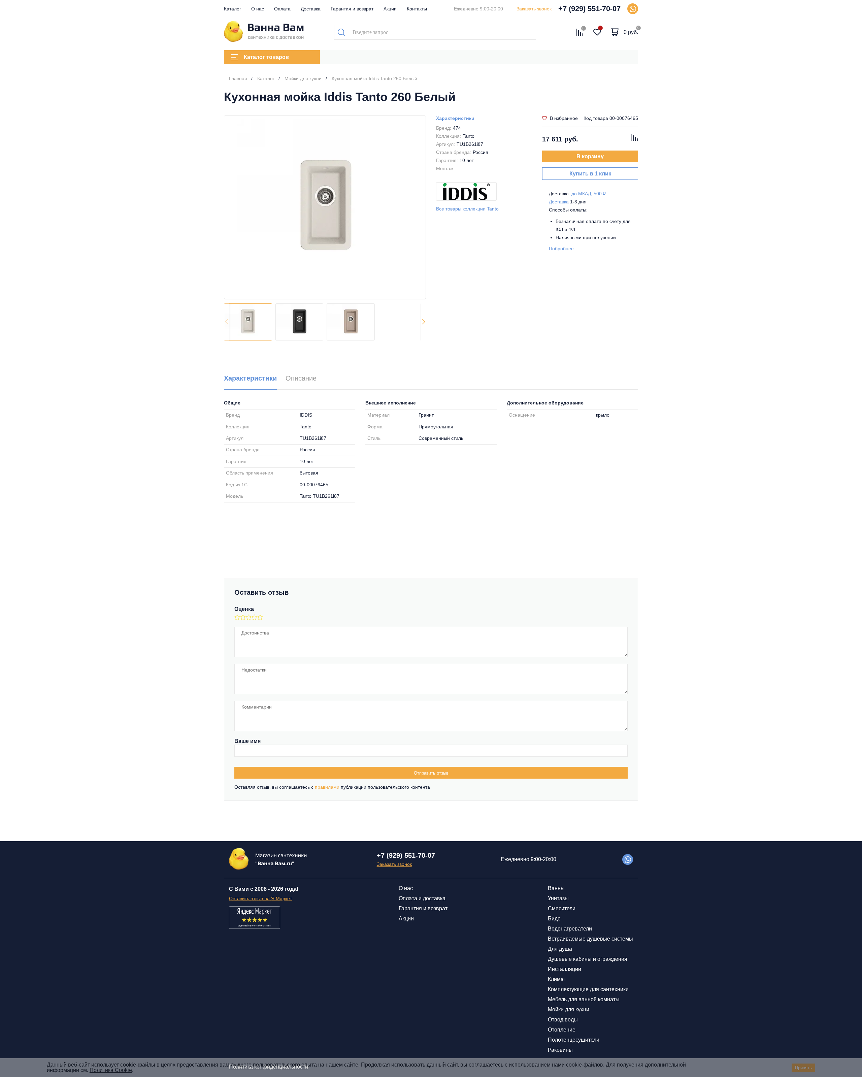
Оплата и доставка (422, 898)
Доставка (311, 8)
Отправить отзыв (431, 773)
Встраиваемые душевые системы (590, 939)
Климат (557, 979)
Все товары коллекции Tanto (467, 208)
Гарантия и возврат (352, 8)
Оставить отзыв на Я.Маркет (260, 898)
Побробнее (561, 248)
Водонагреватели (570, 929)
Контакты (417, 8)
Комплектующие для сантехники (588, 989)
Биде (554, 918)
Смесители (561, 908)
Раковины (560, 1050)
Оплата (282, 8)
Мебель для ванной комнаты (584, 999)
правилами (327, 787)
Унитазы (558, 898)
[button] (423, 321)
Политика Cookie (111, 1070)
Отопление (561, 1030)
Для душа (560, 949)
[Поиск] (341, 32)
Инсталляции (564, 969)
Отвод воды (563, 1019)
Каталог (232, 8)
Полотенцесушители (573, 1040)
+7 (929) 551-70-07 (589, 8)
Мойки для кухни (568, 1009)
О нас (257, 8)
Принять (803, 1067)
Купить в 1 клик (590, 173)
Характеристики (455, 118)
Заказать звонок (534, 8)
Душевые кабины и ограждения (587, 959)
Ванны (556, 888)
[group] (325, 207)
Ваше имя (247, 741)
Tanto (468, 136)
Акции (390, 8)
